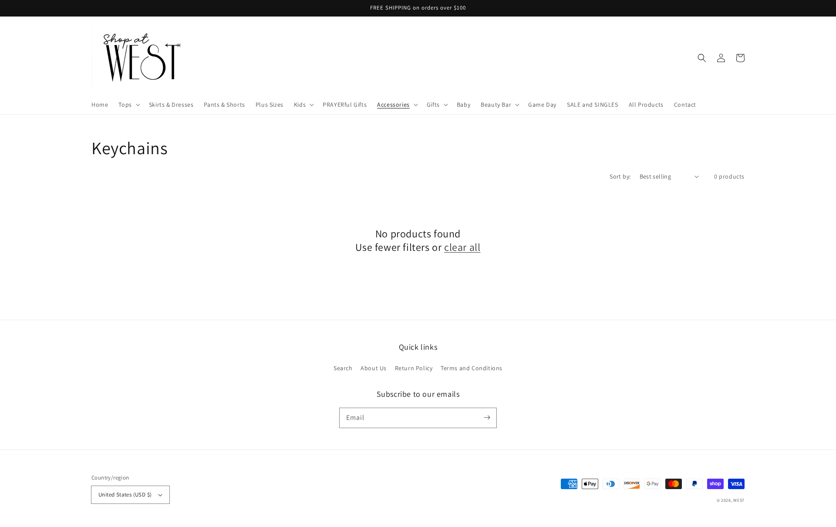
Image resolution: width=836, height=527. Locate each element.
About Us (374, 368)
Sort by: (620, 176)
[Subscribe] (486, 417)
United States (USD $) (125, 494)
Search (343, 368)
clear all (462, 247)
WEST (739, 500)
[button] (128, 104)
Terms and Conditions (471, 368)
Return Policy (414, 368)
